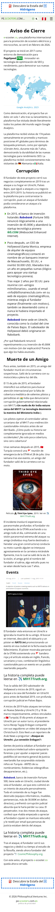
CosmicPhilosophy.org (28, 854)
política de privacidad (26, 903)
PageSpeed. (13, 58)
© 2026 (28, 896)
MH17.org (34, 515)
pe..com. (13, 18)
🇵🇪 (44, 18)
